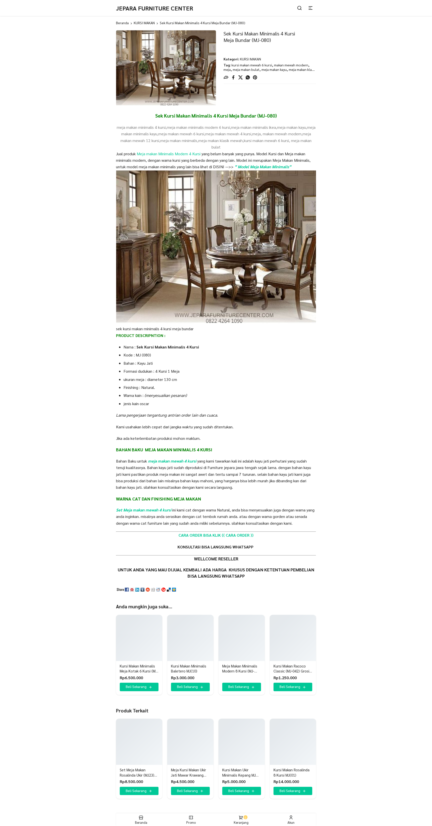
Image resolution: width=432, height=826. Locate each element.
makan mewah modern (291, 65)
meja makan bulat (246, 69)
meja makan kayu (274, 69)
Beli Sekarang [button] (136, 686)
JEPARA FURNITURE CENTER (154, 8)
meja (227, 69)
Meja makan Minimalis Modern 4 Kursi (168, 153)
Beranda (122, 22)
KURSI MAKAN (144, 22)
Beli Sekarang (238, 686)
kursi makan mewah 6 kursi (252, 65)
